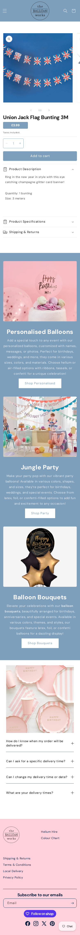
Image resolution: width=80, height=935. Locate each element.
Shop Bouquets (40, 643)
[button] (5, 11)
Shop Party (40, 513)
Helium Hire (49, 832)
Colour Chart (50, 838)
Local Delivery (13, 871)
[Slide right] (49, 110)
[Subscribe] (72, 903)
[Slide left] (30, 110)
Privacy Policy (13, 877)
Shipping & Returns (17, 858)
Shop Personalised (40, 383)
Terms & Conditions (17, 865)
